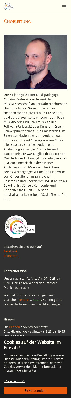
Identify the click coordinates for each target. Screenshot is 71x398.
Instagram (11, 256)
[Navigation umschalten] (64, 6)
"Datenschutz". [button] (14, 381)
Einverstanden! (35, 391)
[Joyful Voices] (8, 6)
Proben (14, 327)
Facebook (10, 251)
